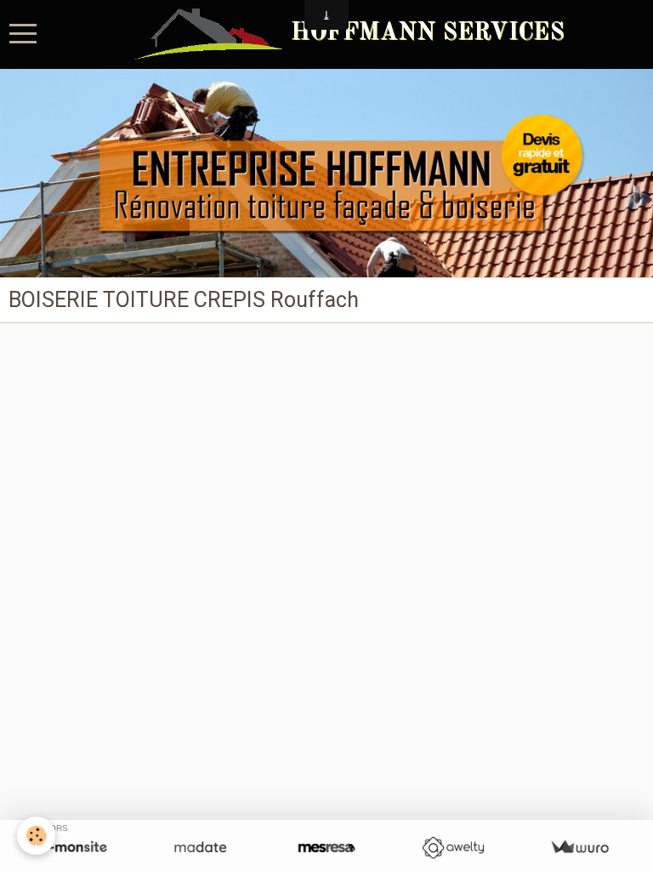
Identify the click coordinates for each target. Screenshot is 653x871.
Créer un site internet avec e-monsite (218, 366)
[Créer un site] (73, 847)
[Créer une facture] (579, 847)
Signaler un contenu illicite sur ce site (436, 366)
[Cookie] (36, 836)
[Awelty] (452, 847)
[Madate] (200, 847)
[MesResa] (326, 847)
